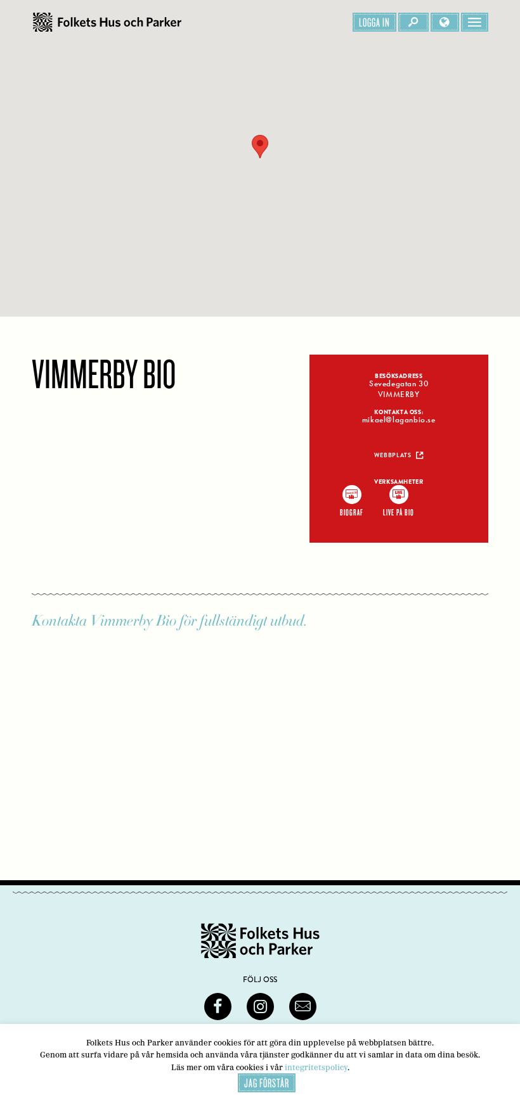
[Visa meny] (474, 22)
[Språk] (445, 22)
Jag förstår (266, 1082)
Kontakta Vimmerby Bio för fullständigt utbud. (169, 621)
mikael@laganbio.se (399, 420)
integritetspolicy (316, 1067)
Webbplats (392, 455)
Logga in (374, 22)
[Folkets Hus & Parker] (107, 22)
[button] (260, 146)
